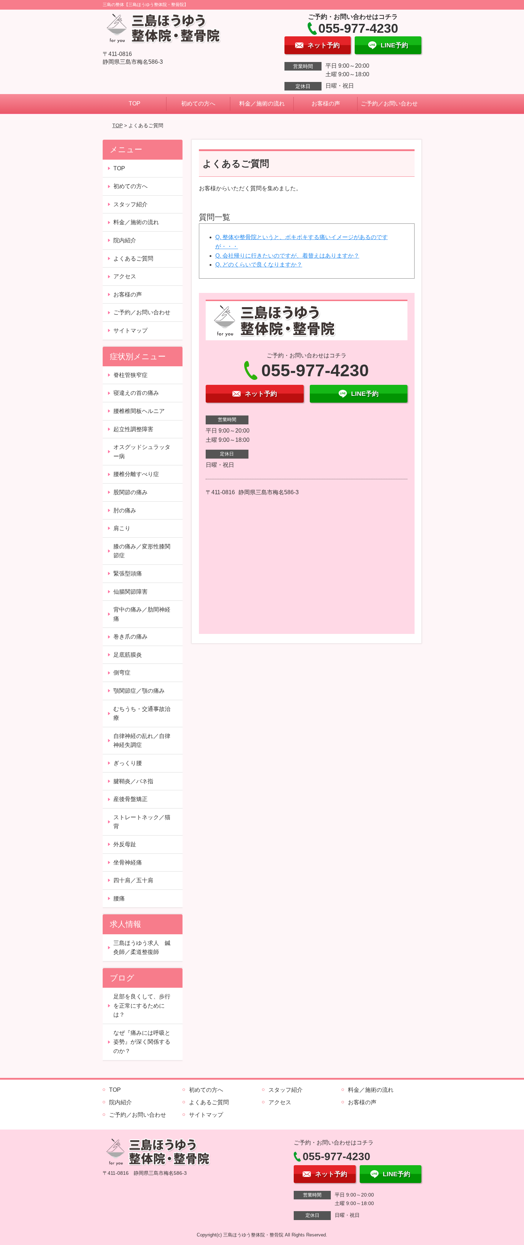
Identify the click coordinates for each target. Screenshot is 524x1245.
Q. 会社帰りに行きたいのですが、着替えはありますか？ (287, 256)
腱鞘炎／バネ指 (133, 781)
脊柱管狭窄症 (130, 375)
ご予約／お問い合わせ (389, 103)
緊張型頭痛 (127, 573)
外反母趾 (124, 844)
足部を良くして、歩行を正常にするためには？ (141, 1005)
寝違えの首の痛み (136, 393)
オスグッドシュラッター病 (141, 451)
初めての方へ (198, 103)
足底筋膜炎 (127, 655)
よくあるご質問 (133, 258)
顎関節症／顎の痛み (139, 691)
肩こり (121, 528)
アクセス (124, 276)
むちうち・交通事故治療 (141, 713)
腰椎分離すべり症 (136, 474)
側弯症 (121, 673)
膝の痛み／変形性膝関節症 (141, 551)
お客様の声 (326, 103)
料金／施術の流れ (262, 103)
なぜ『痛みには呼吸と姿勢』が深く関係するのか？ (141, 1042)
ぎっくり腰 (127, 763)
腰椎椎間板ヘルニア (139, 411)
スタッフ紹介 (130, 204)
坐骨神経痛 (127, 862)
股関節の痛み (130, 492)
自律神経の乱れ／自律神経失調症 (141, 740)
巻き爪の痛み (130, 637)
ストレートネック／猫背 (141, 822)
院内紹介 (124, 240)
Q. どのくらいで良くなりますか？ (258, 265)
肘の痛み (124, 510)
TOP (134, 103)
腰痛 (119, 898)
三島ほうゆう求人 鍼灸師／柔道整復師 (141, 947)
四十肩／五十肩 (133, 880)
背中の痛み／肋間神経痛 (141, 614)
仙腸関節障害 (130, 592)
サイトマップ (130, 330)
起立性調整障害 (133, 429)
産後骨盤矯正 (130, 799)
